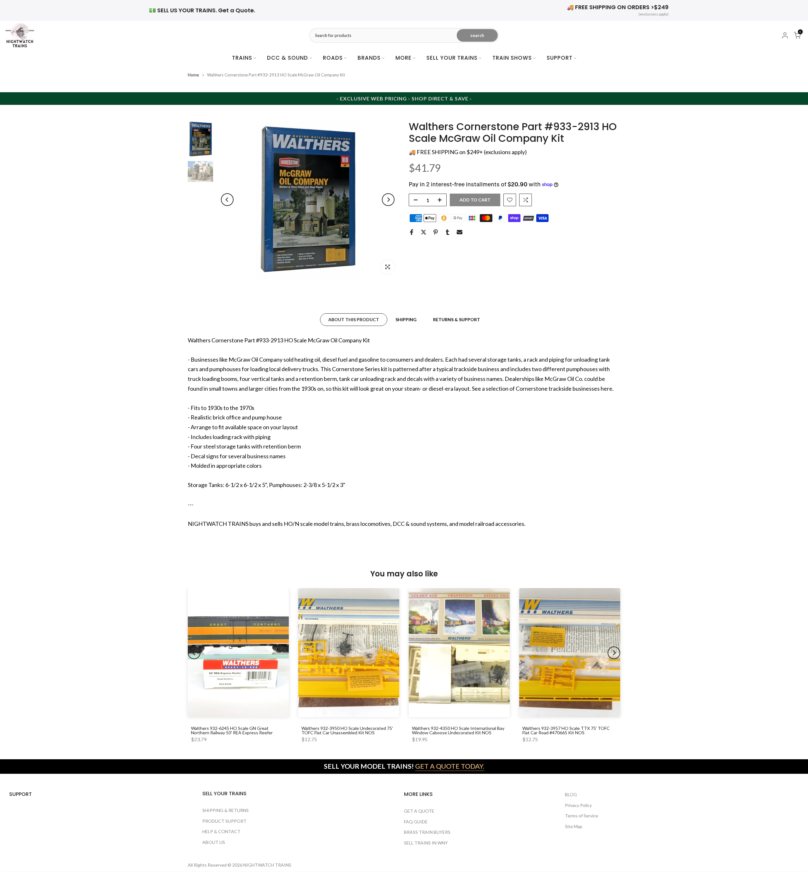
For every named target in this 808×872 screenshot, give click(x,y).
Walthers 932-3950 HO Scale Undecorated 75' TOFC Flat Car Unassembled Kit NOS (347, 730)
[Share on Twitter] (423, 232)
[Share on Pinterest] (435, 232)
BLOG (571, 794)
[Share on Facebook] (411, 232)
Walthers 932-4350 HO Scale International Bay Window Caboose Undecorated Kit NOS (458, 730)
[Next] (388, 199)
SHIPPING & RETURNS (225, 810)
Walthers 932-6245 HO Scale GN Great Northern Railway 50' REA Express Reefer (232, 730)
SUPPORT (560, 58)
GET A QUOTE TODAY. (449, 766)
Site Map (573, 826)
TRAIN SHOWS (512, 58)
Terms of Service (581, 815)
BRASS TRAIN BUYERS (427, 832)
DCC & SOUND (287, 58)
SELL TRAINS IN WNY (426, 842)
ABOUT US (213, 842)
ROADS (333, 58)
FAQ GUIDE (416, 821)
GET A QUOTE (419, 811)
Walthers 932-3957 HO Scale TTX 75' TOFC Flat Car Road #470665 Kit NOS (566, 730)
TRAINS (242, 58)
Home (193, 75)
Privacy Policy (578, 805)
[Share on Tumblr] (447, 232)
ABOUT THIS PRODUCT (353, 319)
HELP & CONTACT (221, 831)
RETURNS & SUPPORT (456, 319)
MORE (403, 58)
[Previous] (227, 199)
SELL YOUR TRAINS (452, 58)
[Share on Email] (459, 232)
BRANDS (369, 58)
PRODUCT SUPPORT (224, 821)
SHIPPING (406, 319)
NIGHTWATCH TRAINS (267, 865)
